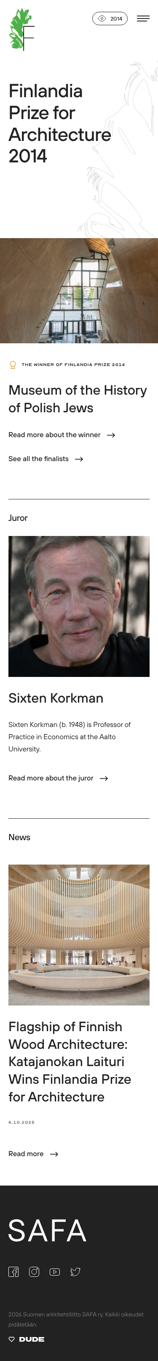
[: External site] (26, 1341)
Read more (26, 1153)
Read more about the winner (54, 434)
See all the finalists (38, 458)
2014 (116, 18)
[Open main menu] (143, 18)
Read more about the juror (51, 778)
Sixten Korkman (56, 698)
